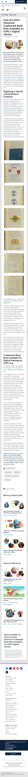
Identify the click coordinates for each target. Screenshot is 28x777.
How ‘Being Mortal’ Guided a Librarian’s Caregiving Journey (12, 512)
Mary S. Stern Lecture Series (10, 515)
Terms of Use (8, 763)
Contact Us (13, 753)
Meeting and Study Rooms (10, 684)
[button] (2, 1)
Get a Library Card (10, 681)
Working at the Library (11, 716)
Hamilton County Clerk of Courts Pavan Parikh (13, 78)
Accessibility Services (10, 693)
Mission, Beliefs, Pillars (11, 709)
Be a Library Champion (11, 734)
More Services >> (10, 695)
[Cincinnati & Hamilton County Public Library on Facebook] (7, 668)
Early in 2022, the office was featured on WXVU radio (13, 108)
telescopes (19, 624)
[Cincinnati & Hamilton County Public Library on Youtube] (17, 668)
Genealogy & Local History (11, 476)
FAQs (6, 692)
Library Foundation (10, 728)
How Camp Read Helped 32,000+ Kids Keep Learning (13, 551)
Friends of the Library (11, 727)
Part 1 (15, 299)
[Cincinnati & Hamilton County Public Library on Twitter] (10, 668)
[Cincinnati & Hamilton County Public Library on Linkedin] (21, 668)
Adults (4, 583)
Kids (8, 602)
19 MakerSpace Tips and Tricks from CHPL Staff (12, 580)
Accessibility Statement (14, 764)
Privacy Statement (18, 763)
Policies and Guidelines (11, 703)
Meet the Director (10, 705)
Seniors (9, 583)
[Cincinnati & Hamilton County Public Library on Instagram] (14, 668)
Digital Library (7, 303)
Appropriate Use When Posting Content (12, 653)
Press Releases (9, 717)
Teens (16, 602)
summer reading (7, 554)
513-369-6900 (9, 748)
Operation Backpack (8, 534)
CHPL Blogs (4, 14)
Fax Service (8, 686)
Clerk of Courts (10, 469)
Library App (8, 690)
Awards (7, 702)
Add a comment (10, 489)
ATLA (6, 730)
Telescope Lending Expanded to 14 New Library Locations (13, 621)
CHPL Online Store (10, 719)
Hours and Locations (10, 678)
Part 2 (21, 299)
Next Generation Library (9, 711)
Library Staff (12, 14)
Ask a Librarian (9, 679)
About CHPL (8, 700)
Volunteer (7, 732)
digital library (8, 472)
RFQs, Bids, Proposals (11, 714)
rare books (7, 480)
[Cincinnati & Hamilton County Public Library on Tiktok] (7, 672)
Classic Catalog (9, 688)
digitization (17, 472)
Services (14, 624)
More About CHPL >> (11, 721)
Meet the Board (9, 707)
